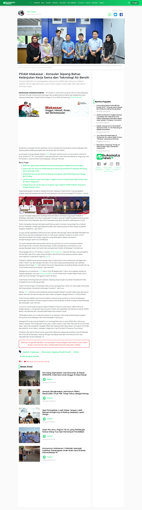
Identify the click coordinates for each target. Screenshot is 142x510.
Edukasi (48, 2)
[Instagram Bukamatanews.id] (111, 164)
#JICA (76, 352)
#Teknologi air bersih (29, 356)
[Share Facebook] (121, 14)
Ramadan (37, 2)
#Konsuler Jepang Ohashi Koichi (56, 352)
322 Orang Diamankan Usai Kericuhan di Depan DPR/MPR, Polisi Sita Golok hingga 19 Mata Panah (64, 374)
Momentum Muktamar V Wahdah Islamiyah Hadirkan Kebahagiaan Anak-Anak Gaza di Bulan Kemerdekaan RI (64, 450)
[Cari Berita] (129, 3)
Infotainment (72, 2)
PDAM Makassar (76, 97)
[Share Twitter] (115, 14)
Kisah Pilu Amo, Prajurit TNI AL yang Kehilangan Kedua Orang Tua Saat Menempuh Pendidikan (63, 431)
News (30, 2)
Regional (95, 2)
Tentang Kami (108, 168)
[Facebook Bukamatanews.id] (98, 164)
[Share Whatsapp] (109, 14)
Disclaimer (116, 169)
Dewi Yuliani (31, 12)
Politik (88, 2)
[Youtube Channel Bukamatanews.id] (117, 164)
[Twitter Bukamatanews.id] (105, 164)
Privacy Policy (108, 171)
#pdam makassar (31, 352)
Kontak (107, 169)
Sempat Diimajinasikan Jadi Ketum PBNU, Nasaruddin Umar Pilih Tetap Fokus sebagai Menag (65, 393)
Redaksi (50, 379)
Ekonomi (55, 2)
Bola (42, 2)
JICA (47, 154)
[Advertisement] (54, 131)
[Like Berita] (20, 361)
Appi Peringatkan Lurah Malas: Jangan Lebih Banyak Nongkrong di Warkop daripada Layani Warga (63, 412)
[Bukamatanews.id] (9, 3)
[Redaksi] (44, 379)
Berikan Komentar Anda (37, 361)
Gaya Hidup (62, 2)
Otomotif (81, 2)
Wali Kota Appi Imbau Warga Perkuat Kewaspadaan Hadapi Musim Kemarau (53, 165)
